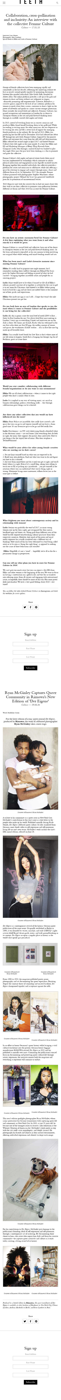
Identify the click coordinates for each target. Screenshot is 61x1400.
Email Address (30, 640)
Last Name (30, 657)
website (9, 594)
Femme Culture (46, 111)
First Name (30, 649)
